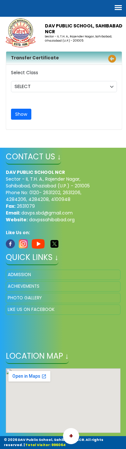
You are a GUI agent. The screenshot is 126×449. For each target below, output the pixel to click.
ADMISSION (19, 275)
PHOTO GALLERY (25, 298)
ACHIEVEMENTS (23, 286)
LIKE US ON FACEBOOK (31, 309)
